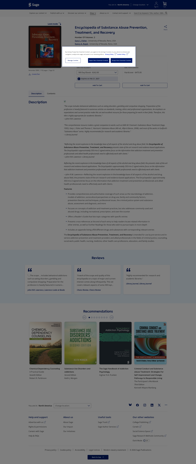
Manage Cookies (73, 60)
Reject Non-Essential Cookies (98, 60)
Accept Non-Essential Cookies (121, 60)
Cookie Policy (121, 54)
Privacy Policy (109, 54)
